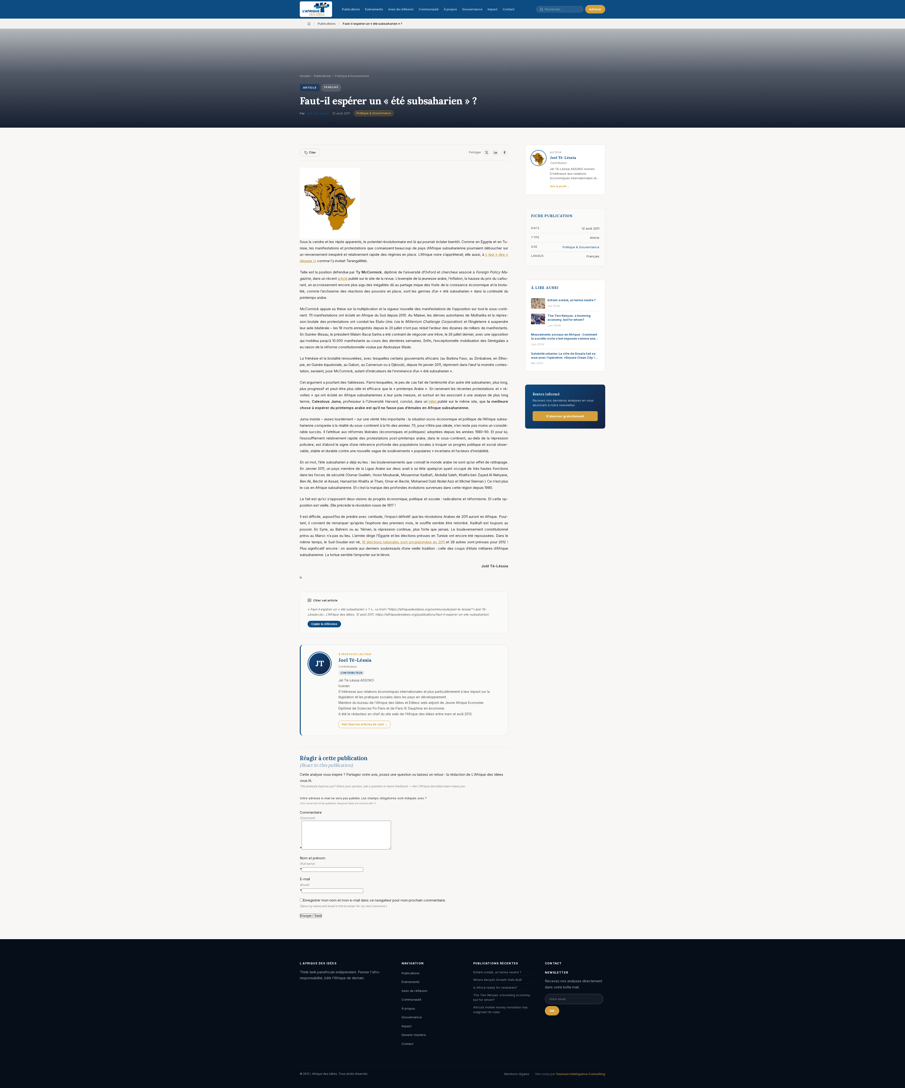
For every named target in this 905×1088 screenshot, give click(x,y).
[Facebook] (504, 152)
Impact (493, 9)
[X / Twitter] (486, 152)
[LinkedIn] (495, 152)
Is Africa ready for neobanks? (495, 987)
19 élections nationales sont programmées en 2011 (404, 542)
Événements (374, 9)
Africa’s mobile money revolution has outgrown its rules (500, 1009)
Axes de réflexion (401, 9)
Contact (508, 9)
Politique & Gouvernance (373, 113)
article (343, 278)
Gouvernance (472, 9)
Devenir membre (414, 1035)
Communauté (429, 9)
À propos (450, 9)
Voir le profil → (559, 186)
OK (552, 1011)
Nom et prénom (312, 864)
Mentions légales (516, 1074)
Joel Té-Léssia (317, 113)
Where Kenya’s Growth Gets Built (497, 980)
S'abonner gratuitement (565, 416)
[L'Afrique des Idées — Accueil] (316, 9)
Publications (351, 9)
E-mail (305, 885)
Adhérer (595, 9)
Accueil (305, 76)
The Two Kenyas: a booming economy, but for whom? (502, 997)
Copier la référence (324, 624)
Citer (312, 152)
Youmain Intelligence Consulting (580, 1074)
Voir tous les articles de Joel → (364, 724)
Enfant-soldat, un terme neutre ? (497, 972)
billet (433, 401)
